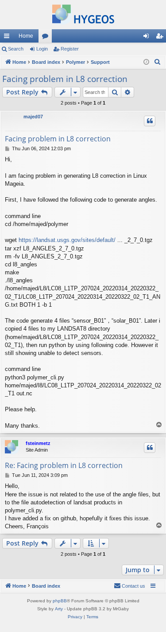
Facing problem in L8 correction (64, 79)
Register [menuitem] (161, 38)
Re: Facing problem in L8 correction (64, 465)
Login (42, 48)
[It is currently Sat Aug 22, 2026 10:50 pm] (146, 62)
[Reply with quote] (149, 121)
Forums (47, 38)
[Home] (83, 14)
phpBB (60, 600)
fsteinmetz (38, 443)
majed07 (33, 116)
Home (26, 36)
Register (70, 48)
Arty (59, 608)
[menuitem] (158, 62)
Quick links (8, 38)
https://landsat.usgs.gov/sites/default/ (67, 240)
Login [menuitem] (148, 38)
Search (15, 48)
